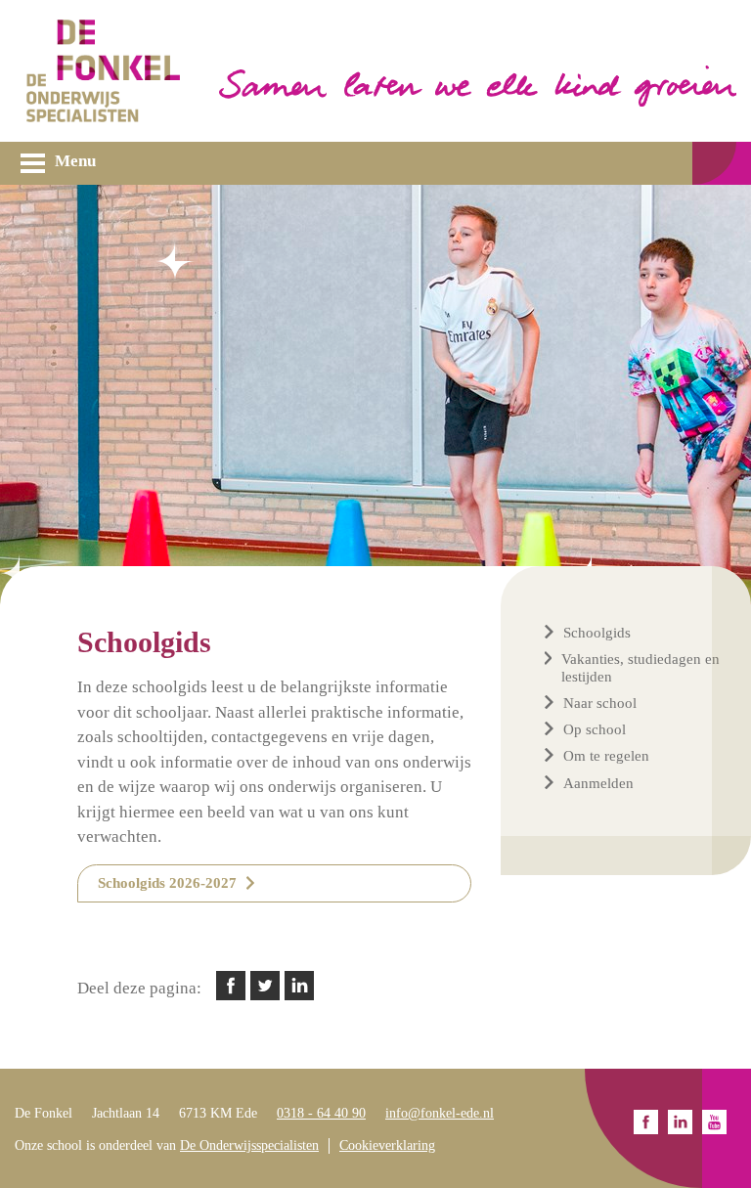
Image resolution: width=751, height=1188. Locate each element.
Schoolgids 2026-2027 (167, 883)
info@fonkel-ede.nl (439, 1113)
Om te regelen (606, 756)
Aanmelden (598, 783)
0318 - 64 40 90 (321, 1113)
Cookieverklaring (387, 1145)
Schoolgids (597, 632)
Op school (594, 729)
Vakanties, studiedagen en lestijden (640, 667)
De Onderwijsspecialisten (249, 1145)
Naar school (600, 703)
